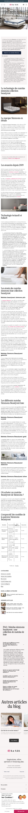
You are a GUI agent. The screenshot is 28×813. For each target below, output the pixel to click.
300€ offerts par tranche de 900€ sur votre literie (14, 1)
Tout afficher (14, 740)
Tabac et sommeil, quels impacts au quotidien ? (15, 595)
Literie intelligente (5, 583)
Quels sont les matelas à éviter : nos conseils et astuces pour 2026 (15, 608)
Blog (6, 8)
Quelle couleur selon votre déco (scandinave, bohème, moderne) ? (14, 604)
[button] (1, 4)
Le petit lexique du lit (6, 581)
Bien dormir (3, 578)
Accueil (3, 8)
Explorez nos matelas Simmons (11, 52)
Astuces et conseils (12, 8)
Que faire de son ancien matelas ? (14, 612)
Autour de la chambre (6, 576)
